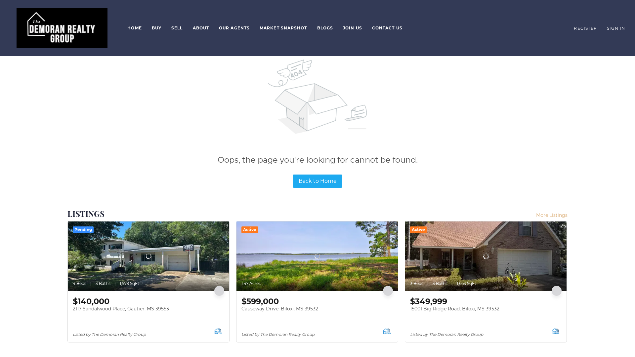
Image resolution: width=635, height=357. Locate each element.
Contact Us (387, 27)
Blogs (325, 27)
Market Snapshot (283, 27)
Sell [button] (177, 27)
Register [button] (585, 28)
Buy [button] (156, 27)
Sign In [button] (616, 28)
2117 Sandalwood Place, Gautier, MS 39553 (121, 309)
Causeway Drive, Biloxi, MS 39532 (279, 309)
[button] (62, 28)
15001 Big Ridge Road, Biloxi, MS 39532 (454, 309)
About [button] (201, 27)
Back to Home (318, 181)
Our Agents (234, 27)
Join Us (352, 27)
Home (134, 27)
